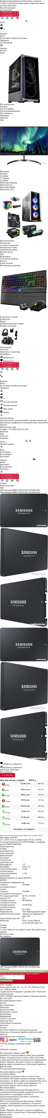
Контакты (12, 5)
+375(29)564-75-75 (9, 12)
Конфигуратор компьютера (11, 1)
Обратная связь (36, 3)
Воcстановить (6, 467)
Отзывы (3, 1028)
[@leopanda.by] (17, 19)
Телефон (3, 429)
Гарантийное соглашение (10, 1023)
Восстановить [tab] (6, 454)
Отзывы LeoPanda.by (9, 3)
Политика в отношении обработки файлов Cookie (21, 1032)
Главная (3, 483)
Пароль (3, 425)
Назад (2, 1117)
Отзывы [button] (3, 925)
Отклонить (4, 1069)
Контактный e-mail (8, 427)
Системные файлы (8, 1074)
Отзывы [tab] (3, 849)
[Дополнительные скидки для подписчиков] (2, 1041)
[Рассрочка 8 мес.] (37, 1041)
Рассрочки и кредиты (32, 1)
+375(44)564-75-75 (9, 15)
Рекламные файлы (7, 1088)
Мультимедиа (5, 1014)
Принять (21, 1069)
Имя (2, 434)
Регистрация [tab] (5, 452)
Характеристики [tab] (7, 846)
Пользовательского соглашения (34, 983)
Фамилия (4, 431)
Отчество (4, 436)
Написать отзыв (6, 934)
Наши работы (24, 3)
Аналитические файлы (9, 1099)
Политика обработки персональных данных (18, 1030)
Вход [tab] (2, 450)
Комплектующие (7, 1010)
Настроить (13, 1069)
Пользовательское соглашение (12, 1036)
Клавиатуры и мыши (9, 1012)
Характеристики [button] (7, 851)
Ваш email (4, 456)
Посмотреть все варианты (24, 829)
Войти (2, 462)
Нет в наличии (6, 772)
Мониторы (4, 1007)
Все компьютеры (7, 1005)
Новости (3, 1034)
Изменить (4, 438)
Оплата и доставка (8, 1019)
